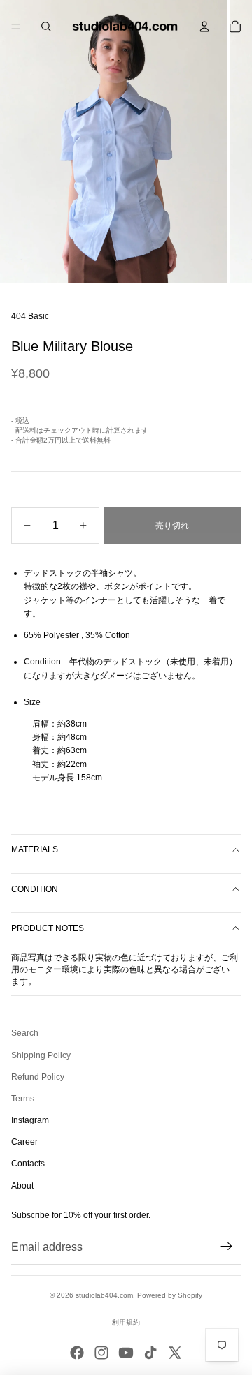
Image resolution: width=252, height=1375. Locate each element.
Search (24, 1033)
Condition (34, 889)
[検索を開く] (46, 26)
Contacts (28, 1163)
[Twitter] (175, 1352)
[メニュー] (16, 26)
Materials (34, 849)
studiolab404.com (104, 1295)
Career (24, 1142)
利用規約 (126, 1322)
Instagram (30, 1120)
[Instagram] (101, 1352)
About (22, 1186)
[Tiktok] (150, 1352)
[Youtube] (126, 1352)
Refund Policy (37, 1077)
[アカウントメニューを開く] (204, 26)
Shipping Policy (41, 1055)
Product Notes (47, 928)
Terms (22, 1098)
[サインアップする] (227, 1247)
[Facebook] (77, 1352)
